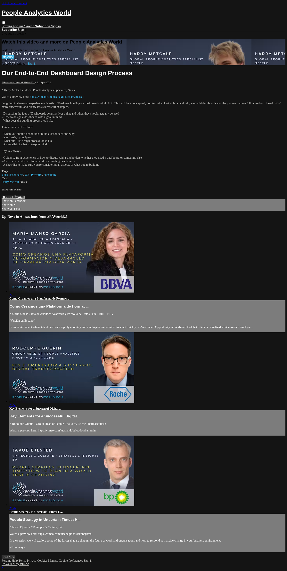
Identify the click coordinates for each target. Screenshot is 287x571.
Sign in (56, 26)
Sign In (22, 29)
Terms (23, 560)
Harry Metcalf (11, 181)
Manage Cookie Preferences (66, 560)
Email (21, 197)
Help (15, 560)
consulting (50, 174)
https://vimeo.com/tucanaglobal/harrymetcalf (57, 96)
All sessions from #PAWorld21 (18, 82)
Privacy (32, 560)
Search (29, 26)
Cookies (42, 560)
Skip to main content (14, 3)
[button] (3, 22)
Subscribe (8, 57)
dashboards (16, 174)
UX (27, 174)
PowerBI (36, 174)
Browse (7, 26)
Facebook (8, 197)
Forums (18, 26)
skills (5, 174)
